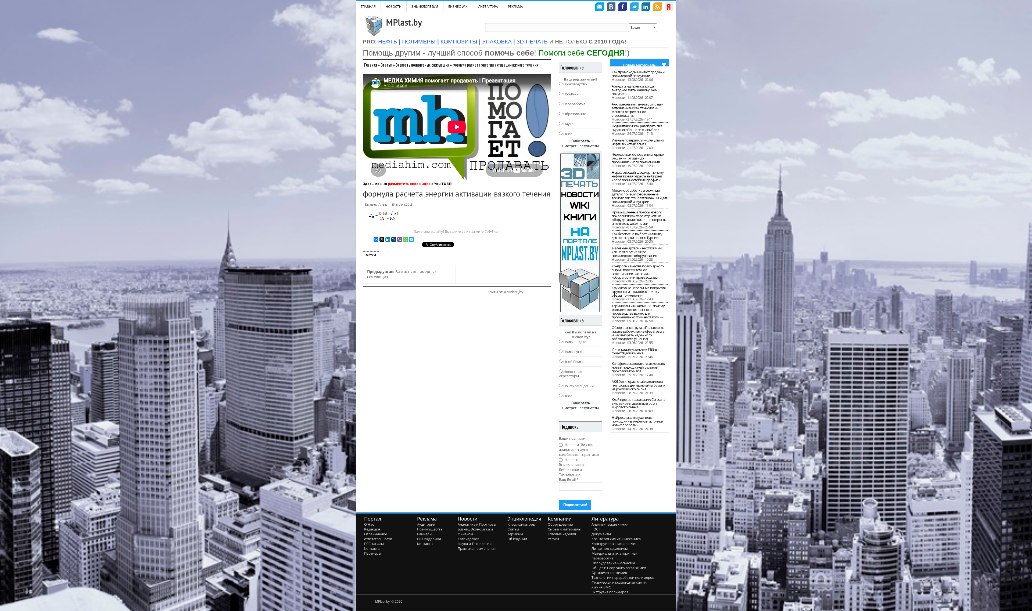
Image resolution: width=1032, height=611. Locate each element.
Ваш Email (568, 479)
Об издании (517, 538)
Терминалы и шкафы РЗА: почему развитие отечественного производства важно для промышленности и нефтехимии (638, 311)
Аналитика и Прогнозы (477, 524)
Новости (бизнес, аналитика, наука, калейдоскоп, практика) (579, 449)
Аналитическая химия (610, 524)
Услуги (553, 538)
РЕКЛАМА (515, 6)
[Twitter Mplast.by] (634, 7)
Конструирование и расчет (614, 543)
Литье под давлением (610, 548)
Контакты (372, 548)
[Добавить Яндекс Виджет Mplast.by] (669, 7)
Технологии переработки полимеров (623, 577)
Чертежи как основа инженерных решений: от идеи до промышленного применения (638, 158)
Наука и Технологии (475, 543)
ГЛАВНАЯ (368, 6)
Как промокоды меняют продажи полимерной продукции (638, 74)
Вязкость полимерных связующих (422, 65)
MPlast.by (404, 22)
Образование (574, 113)
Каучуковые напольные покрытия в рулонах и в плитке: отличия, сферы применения (639, 291)
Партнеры (372, 553)
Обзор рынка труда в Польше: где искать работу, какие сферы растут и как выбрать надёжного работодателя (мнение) (639, 333)
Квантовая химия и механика (616, 538)
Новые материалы (640, 65)
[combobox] (642, 27)
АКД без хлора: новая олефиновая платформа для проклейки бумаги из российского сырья (638, 385)
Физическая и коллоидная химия (619, 582)
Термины (515, 534)
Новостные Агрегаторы (570, 373)
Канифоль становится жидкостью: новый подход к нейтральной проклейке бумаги (638, 367)
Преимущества (429, 529)
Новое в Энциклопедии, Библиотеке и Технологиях (572, 467)
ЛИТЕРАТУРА (488, 6)
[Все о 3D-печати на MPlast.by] (580, 231)
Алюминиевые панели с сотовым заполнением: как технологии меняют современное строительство (637, 110)
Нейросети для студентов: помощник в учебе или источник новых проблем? (638, 421)
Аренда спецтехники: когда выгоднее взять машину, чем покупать (634, 90)
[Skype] (411, 239)
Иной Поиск (573, 361)
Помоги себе (581, 52)
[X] (381, 239)
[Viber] (399, 239)
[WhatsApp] (405, 239)
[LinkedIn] (387, 239)
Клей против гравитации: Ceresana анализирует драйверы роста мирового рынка (638, 403)
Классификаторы (521, 524)
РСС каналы (374, 543)
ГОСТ (596, 529)
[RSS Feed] (657, 7)
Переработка (574, 103)
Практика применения (477, 548)
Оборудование (560, 524)
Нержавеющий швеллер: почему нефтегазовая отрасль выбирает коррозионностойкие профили (638, 176)
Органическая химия (609, 572)
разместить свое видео (409, 183)
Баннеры (424, 534)
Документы (601, 534)
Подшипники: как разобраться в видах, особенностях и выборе (637, 127)
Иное (567, 133)
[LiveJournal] (393, 239)
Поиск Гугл (572, 351)
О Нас (369, 524)
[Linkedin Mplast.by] (646, 7)
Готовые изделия (562, 534)
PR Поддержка (429, 538)
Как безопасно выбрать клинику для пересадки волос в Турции (637, 235)
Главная (370, 65)
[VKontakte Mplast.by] (611, 7)
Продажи (571, 94)
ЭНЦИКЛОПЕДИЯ (424, 6)
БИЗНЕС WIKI (458, 6)
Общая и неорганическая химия (619, 567)
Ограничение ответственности (378, 536)
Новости (394, 6)
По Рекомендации (578, 385)
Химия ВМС (601, 587)
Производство (575, 84)
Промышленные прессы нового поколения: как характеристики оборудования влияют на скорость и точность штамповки (639, 218)
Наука (568, 123)
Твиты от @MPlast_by (505, 291)
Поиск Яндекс (574, 341)
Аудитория (426, 524)
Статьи (386, 65)
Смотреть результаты (580, 145)
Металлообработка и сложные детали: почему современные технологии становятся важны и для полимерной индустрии (640, 196)
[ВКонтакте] (376, 239)
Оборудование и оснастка (613, 563)
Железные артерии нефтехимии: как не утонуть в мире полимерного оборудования (637, 252)
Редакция (372, 529)
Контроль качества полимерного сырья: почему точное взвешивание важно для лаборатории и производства (638, 272)
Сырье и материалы (564, 529)
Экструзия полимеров (610, 592)
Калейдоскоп (468, 538)
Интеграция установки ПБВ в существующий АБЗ (634, 351)
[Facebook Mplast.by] (622, 7)
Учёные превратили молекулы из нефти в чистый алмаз (638, 142)
